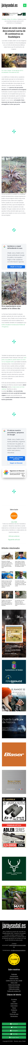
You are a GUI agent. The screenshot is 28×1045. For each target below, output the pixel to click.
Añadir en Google (16, 267)
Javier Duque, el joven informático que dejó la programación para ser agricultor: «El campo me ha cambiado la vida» (20, 563)
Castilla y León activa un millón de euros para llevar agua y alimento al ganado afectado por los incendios (7, 603)
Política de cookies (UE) (14, 991)
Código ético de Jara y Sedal (14, 980)
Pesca (14, 1008)
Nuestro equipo (14, 978)
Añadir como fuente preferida (16, 458)
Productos (14, 1010)
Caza (14, 1001)
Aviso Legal (14, 982)
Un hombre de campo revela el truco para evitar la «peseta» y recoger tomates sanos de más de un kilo (20, 583)
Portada (4, 19)
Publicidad (14, 974)
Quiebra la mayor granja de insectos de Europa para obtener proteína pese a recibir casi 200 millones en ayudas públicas (7, 584)
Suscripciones (14, 976)
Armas (14, 1012)
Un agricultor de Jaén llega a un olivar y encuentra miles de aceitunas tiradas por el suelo (20, 603)
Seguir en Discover (16, 463)
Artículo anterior (14, 536)
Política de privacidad (14, 985)
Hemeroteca (14, 1016)
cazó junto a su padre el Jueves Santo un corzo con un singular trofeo (14, 359)
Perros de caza (14, 1014)
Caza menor (14, 1005)
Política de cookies (14, 989)
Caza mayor (14, 1003)
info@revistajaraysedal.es (18, 950)
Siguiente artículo (14, 539)
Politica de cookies (14, 987)
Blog (8, 19)
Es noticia (13, 19)
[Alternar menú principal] (25, 5)
